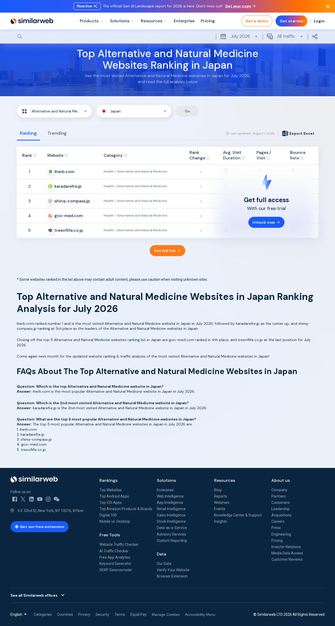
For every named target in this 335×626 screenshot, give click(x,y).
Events (219, 509)
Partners (278, 496)
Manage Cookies (166, 614)
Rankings (108, 480)
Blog (217, 490)
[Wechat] (56, 499)
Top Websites (110, 490)
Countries (65, 614)
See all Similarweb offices (34, 595)
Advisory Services (171, 534)
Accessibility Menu (200, 614)
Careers (277, 521)
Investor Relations (286, 547)
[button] (54, 111)
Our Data (164, 564)
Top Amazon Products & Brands (125, 509)
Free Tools (109, 535)
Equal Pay (138, 614)
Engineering (281, 534)
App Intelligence (170, 502)
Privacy (84, 614)
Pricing (277, 540)
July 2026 (240, 36)
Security (102, 614)
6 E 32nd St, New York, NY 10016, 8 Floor (51, 511)
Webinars (222, 502)
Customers (280, 502)
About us (280, 480)
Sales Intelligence (171, 515)
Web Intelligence (170, 496)
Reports (220, 496)
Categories (43, 614)
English (16, 614)
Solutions (166, 480)
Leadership (280, 509)
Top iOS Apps (110, 502)
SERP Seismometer (115, 570)
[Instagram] (48, 499)
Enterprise (165, 490)
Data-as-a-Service (172, 528)
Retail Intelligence (171, 509)
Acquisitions (281, 515)
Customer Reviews (287, 559)
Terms (119, 614)
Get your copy (238, 6)
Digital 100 (108, 515)
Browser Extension (172, 576)
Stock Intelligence (171, 521)
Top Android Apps (114, 496)
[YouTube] (40, 499)
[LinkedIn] (31, 499)
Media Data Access (287, 553)
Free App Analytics (114, 557)
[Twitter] (23, 499)
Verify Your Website (173, 570)
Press (276, 528)
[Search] (167, 36)
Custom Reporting (172, 540)
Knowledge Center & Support (238, 515)
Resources (224, 480)
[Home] (31, 21)
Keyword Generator (115, 564)
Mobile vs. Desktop (114, 521)
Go (187, 111)
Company (279, 490)
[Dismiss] (328, 6)
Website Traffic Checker (118, 544)
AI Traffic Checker (114, 551)
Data (161, 554)
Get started (291, 21)
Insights (220, 521)
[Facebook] (15, 499)
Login (319, 21)
